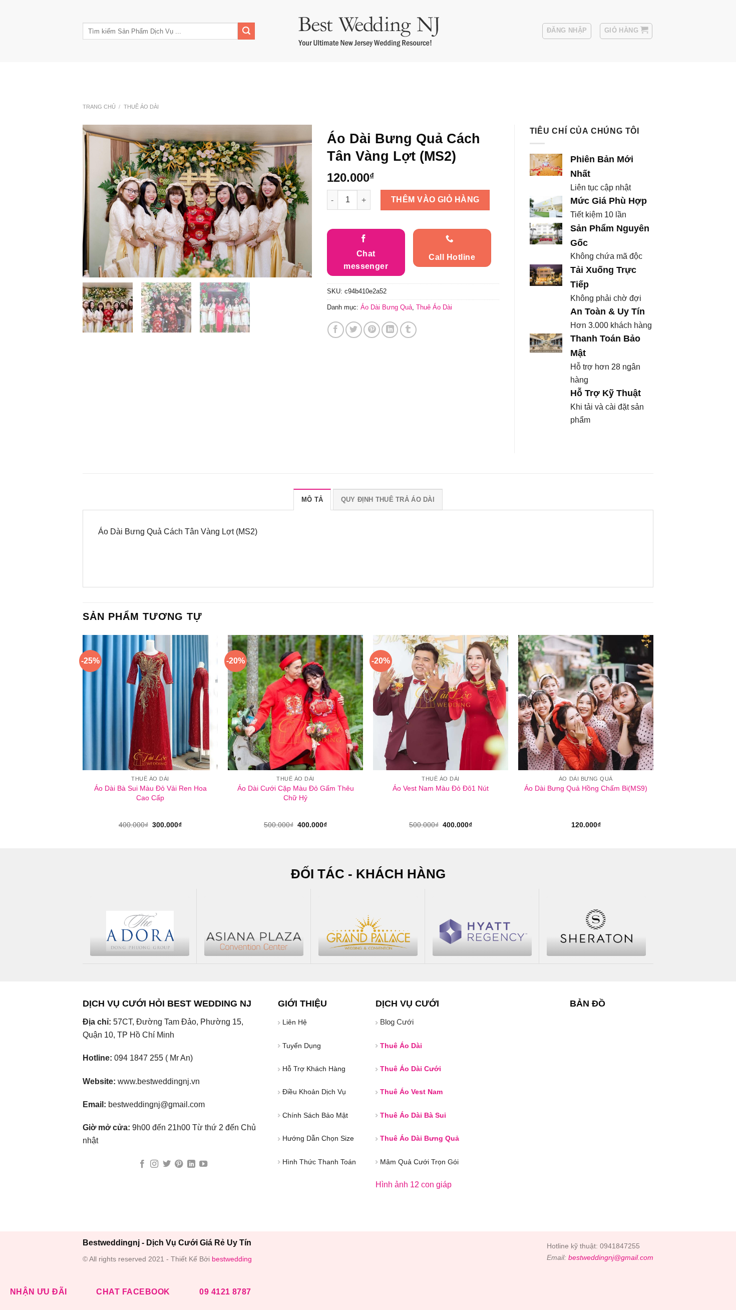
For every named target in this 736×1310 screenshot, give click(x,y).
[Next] (652, 741)
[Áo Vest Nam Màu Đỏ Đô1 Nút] (440, 702)
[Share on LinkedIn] (390, 329)
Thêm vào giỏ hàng (435, 199)
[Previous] (83, 741)
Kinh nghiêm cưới (246, 75)
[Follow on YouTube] (203, 1164)
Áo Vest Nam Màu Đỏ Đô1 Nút (441, 788)
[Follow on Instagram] (154, 1164)
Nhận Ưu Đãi (38, 1291)
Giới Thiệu (145, 75)
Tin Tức (187, 75)
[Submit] (246, 31)
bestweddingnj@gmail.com (610, 1257)
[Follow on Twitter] (167, 1164)
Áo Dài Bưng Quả (315, 75)
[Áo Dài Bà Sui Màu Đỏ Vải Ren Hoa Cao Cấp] (150, 702)
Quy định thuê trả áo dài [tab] (388, 499)
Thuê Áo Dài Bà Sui (457, 75)
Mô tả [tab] (312, 499)
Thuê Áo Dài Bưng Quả (419, 1138)
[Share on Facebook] (335, 329)
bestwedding (232, 1259)
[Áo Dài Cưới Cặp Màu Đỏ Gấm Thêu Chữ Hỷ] (295, 702)
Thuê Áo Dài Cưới (384, 75)
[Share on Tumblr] (408, 329)
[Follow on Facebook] (142, 1164)
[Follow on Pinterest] (179, 1164)
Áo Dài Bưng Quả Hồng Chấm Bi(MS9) (585, 788)
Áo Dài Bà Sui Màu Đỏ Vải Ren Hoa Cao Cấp (150, 793)
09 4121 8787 (225, 1291)
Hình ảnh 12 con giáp (414, 1184)
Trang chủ (99, 107)
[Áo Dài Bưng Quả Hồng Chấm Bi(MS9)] (585, 702)
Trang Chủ (99, 75)
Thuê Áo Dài (141, 107)
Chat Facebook (133, 1291)
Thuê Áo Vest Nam (531, 75)
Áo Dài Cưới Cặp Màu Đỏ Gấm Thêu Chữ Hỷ (295, 793)
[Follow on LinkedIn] (191, 1164)
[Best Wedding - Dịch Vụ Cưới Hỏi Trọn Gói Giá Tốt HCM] (368, 31)
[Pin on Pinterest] (371, 329)
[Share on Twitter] (353, 329)
